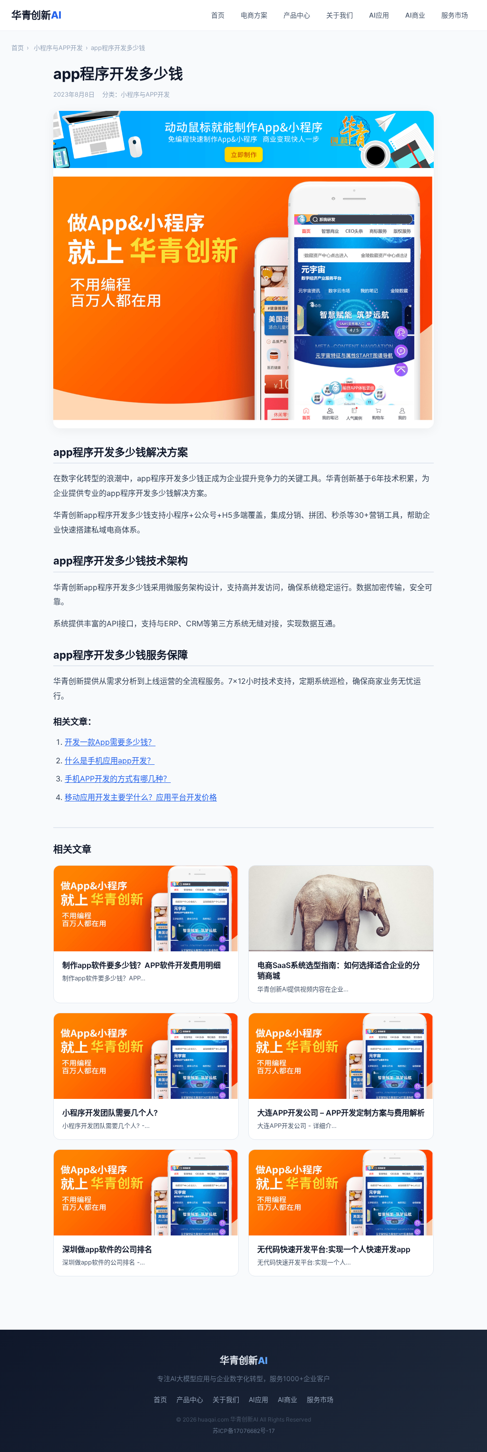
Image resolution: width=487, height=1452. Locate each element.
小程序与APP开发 (58, 47)
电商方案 (254, 15)
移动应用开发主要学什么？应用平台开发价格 (141, 797)
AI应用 (379, 15)
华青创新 (36, 15)
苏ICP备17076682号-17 (244, 1430)
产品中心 (296, 15)
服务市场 (454, 15)
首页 (217, 15)
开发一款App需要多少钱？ (110, 742)
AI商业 (415, 15)
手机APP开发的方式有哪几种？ (118, 778)
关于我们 (339, 15)
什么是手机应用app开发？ (110, 760)
